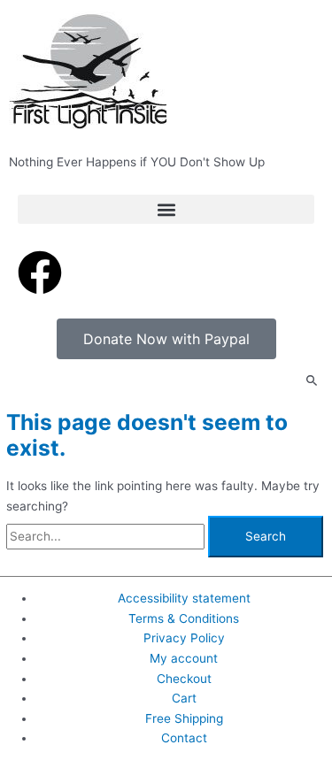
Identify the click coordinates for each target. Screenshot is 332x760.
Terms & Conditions (183, 618)
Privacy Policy (184, 638)
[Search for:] (107, 536)
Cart (184, 698)
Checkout (184, 679)
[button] (166, 209)
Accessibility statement (184, 598)
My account (184, 658)
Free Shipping (184, 718)
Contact (184, 738)
